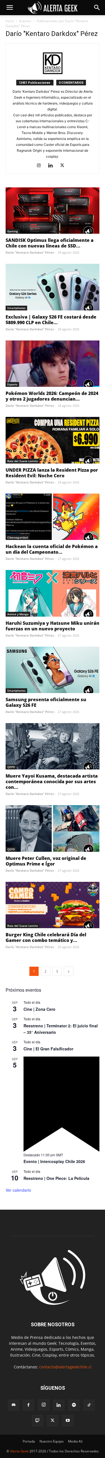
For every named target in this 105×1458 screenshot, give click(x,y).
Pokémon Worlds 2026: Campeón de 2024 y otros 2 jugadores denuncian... (52, 396)
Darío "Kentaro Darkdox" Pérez (30, 252)
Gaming (12, 231)
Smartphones (16, 308)
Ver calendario (18, 1190)
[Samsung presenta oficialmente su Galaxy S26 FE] (52, 670)
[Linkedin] (52, 165)
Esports (12, 384)
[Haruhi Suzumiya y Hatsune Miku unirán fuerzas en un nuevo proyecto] (52, 593)
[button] (9, 7)
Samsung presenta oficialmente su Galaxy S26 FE (46, 702)
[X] (64, 165)
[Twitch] (37, 1420)
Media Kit (75, 1441)
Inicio (10, 21)
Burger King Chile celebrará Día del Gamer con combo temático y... (46, 937)
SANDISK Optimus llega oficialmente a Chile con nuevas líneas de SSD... (50, 243)
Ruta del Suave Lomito (22, 461)
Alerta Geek (19, 1451)
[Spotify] (74, 1405)
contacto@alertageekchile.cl (65, 1367)
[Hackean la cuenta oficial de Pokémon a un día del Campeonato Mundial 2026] (52, 517)
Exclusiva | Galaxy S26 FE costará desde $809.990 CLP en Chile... (51, 320)
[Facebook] (28, 1405)
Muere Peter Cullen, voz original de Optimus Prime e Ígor (46, 861)
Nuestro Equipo (51, 1441)
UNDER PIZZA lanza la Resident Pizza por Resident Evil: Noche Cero (52, 473)
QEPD (11, 767)
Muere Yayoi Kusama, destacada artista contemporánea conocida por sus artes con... (52, 781)
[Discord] (13, 1405)
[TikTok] (89, 1405)
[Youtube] (67, 1420)
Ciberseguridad (17, 537)
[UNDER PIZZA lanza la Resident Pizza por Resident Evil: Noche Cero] (52, 440)
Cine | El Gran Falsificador (48, 1049)
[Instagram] (40, 165)
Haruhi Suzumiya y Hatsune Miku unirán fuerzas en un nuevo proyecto (52, 626)
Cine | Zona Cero (39, 1009)
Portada (29, 1441)
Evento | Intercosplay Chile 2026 (54, 1161)
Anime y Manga (18, 614)
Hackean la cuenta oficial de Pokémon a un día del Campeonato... (52, 549)
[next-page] (68, 971)
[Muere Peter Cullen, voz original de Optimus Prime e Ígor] (52, 828)
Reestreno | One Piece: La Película (56, 1178)
